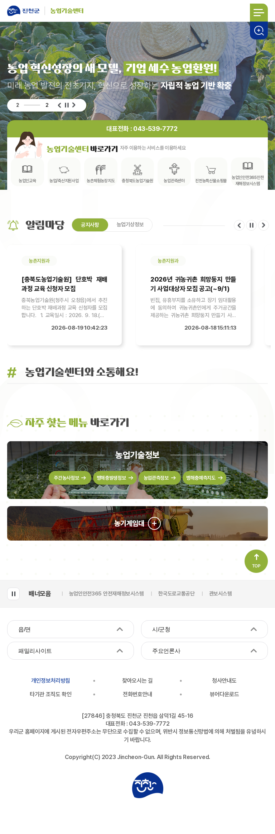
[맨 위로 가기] (256, 561)
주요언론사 (166, 651)
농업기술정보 (137, 455)
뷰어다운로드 (224, 694)
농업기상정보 (130, 224)
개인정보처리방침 (50, 680)
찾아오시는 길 (137, 680)
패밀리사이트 (35, 651)
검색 (259, 30)
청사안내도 (224, 680)
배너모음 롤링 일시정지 (13, 594)
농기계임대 (129, 523)
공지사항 (90, 225)
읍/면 (24, 629)
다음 (73, 105)
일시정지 (66, 105)
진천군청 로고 (147, 785)
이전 (59, 105)
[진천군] (26, 10)
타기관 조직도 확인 (51, 694)
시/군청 (161, 629)
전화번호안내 (137, 694)
